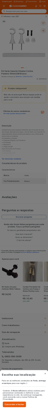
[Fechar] (45, 373)
